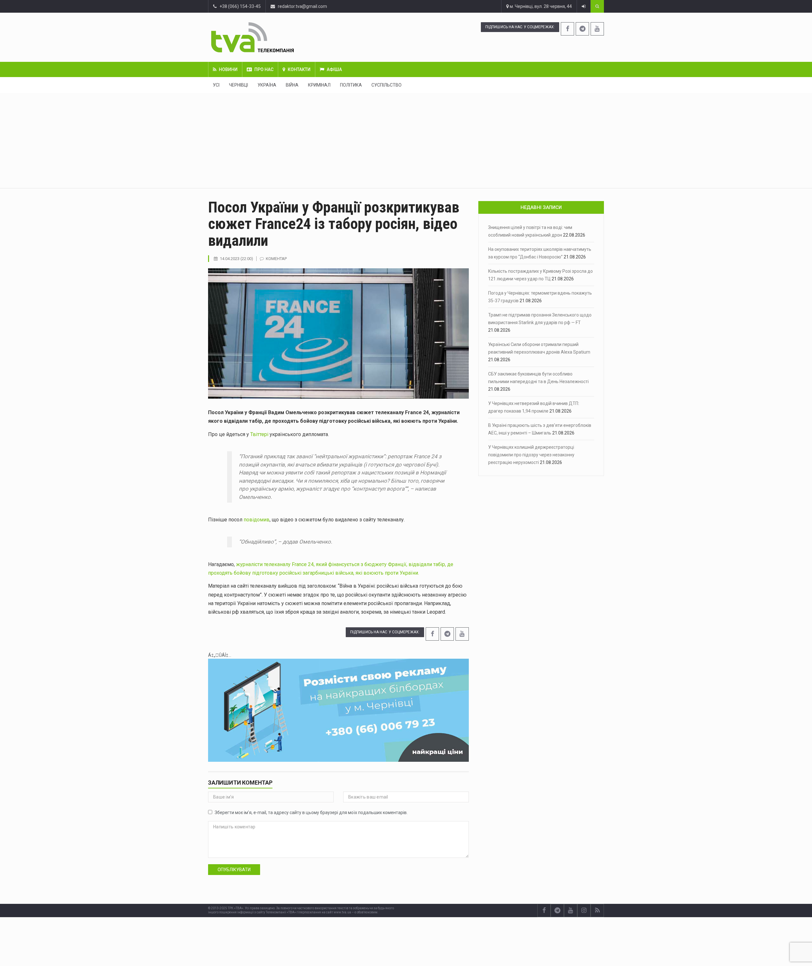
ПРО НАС (263, 69)
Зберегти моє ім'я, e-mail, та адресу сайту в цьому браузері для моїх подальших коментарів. (311, 812)
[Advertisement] (406, 140)
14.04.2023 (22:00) (236, 258)
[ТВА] (291, 37)
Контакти (299, 69)
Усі (216, 85)
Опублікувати (234, 869)
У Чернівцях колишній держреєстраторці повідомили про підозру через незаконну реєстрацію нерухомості (531, 455)
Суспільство (386, 85)
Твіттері (259, 434)
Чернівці (238, 85)
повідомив (257, 520)
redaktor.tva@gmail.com (302, 6)
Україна (267, 85)
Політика (351, 85)
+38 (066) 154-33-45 (239, 6)
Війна (292, 85)
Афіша (334, 69)
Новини (228, 69)
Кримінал (319, 85)
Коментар (276, 258)
